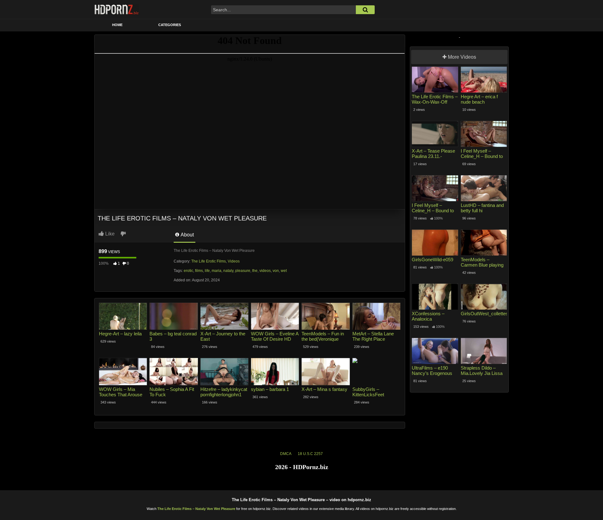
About (187, 234)
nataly (228, 270)
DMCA (285, 454)
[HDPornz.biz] (116, 9)
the (255, 270)
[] (365, 9)
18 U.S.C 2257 (310, 454)
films (199, 270)
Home (117, 25)
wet (284, 270)
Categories (169, 25)
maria (216, 270)
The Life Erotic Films (208, 261)
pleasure (242, 270)
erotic (188, 270)
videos (265, 270)
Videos (234, 261)
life (207, 270)
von (276, 270)
